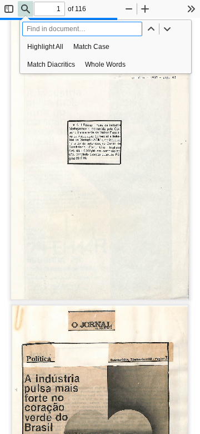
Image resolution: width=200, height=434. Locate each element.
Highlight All (45, 47)
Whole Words (105, 64)
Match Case (91, 47)
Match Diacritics (51, 64)
